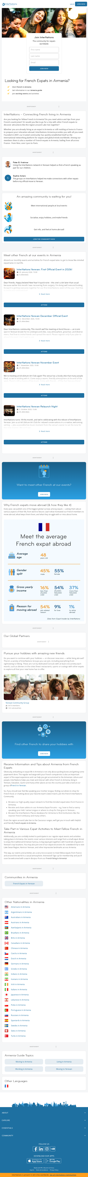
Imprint (32, 1170)
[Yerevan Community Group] (45, 699)
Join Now (81, 4)
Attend (44, 305)
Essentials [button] (7, 1128)
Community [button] (7, 1135)
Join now (44, 69)
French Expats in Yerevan (24, 883)
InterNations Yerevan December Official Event (42, 316)
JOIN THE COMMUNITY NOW (44, 239)
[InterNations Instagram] (46, 1148)
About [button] (5, 1113)
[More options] (59, 106)
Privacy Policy (54, 1170)
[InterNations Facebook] (35, 1148)
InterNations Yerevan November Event (38, 362)
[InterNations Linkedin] (41, 1148)
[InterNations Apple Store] (35, 1160)
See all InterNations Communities (63, 1175)
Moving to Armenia (24, 1061)
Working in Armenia (23, 1069)
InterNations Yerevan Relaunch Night (37, 406)
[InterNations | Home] (9, 4)
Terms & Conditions (42, 1170)
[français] (6, 1086)
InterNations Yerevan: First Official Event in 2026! (44, 269)
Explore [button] (6, 1120)
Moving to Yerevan (64, 1069)
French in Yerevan (18, 785)
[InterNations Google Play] (52, 1160)
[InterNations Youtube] (52, 1148)
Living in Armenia (64, 1061)
